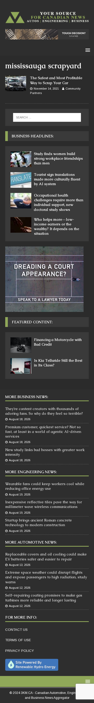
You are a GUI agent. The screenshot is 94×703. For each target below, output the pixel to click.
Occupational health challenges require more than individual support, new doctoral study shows (58, 202)
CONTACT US (16, 630)
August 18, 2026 (19, 419)
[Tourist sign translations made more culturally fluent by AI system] (20, 180)
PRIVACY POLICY (19, 651)
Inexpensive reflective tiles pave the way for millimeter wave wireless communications (43, 504)
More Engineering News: (31, 472)
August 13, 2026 (19, 564)
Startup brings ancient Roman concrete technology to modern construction (38, 522)
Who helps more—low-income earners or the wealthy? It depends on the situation (56, 226)
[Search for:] (47, 117)
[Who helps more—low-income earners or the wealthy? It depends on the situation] (20, 225)
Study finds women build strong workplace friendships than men (58, 158)
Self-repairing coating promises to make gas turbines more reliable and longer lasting (43, 597)
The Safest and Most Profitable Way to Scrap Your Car (56, 80)
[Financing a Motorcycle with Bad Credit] (20, 345)
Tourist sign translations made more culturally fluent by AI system (57, 179)
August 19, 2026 (19, 494)
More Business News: (26, 396)
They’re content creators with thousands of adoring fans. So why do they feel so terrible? (44, 411)
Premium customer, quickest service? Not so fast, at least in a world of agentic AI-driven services (43, 432)
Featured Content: (32, 322)
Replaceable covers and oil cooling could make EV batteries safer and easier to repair (46, 556)
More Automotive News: (31, 542)
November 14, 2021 (46, 88)
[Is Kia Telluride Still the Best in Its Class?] (20, 366)
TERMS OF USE (18, 640)
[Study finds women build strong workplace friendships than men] (20, 159)
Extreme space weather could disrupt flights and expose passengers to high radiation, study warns (46, 577)
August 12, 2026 (19, 587)
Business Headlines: (33, 136)
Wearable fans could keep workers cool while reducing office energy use (44, 486)
